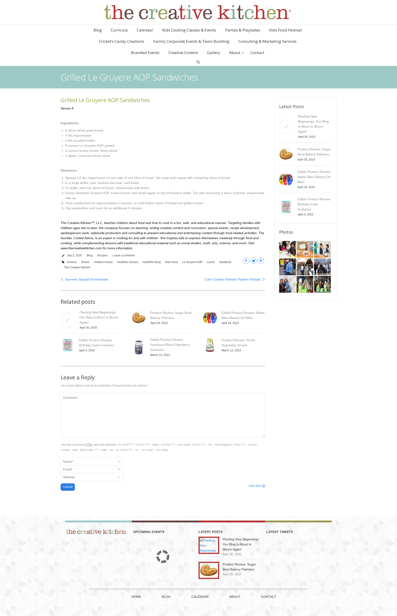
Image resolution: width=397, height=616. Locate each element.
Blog (90, 255)
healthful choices (127, 262)
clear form (255, 485)
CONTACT (268, 597)
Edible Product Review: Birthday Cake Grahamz (314, 204)
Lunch (211, 262)
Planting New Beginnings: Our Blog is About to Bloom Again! (99, 317)
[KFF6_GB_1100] (305, 267)
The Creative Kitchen (77, 267)
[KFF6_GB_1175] (323, 249)
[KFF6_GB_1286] (288, 249)
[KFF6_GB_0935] (323, 284)
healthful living (152, 262)
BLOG (166, 597)
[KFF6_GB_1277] (305, 249)
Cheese (72, 262)
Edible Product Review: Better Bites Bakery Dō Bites (314, 177)
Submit (68, 487)
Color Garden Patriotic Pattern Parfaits (233, 279)
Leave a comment (124, 255)
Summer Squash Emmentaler (86, 279)
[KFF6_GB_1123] (288, 267)
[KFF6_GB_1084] (288, 284)
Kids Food (171, 262)
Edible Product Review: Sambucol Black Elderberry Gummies (170, 345)
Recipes (102, 255)
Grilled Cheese (103, 262)
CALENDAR (200, 597)
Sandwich (225, 262)
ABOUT (234, 597)
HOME (136, 597)
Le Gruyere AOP (192, 262)
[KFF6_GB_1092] (323, 267)
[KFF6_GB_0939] (305, 284)
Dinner (85, 262)
